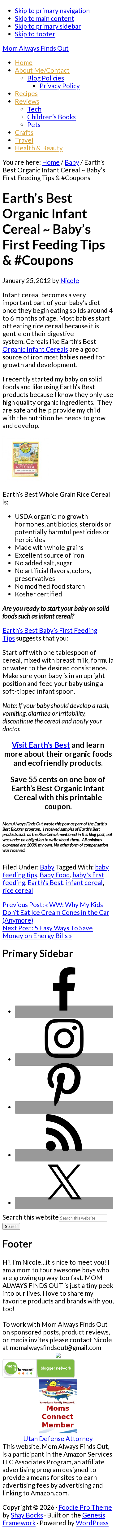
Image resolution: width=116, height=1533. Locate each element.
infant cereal (84, 882)
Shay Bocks (27, 1515)
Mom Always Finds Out (35, 48)
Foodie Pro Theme (85, 1507)
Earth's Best (45, 882)
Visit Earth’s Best (41, 744)
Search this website (30, 1217)
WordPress (92, 1522)
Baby (47, 867)
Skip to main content (44, 18)
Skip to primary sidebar (48, 26)
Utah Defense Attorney (58, 1438)
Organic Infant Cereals (35, 349)
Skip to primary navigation (52, 10)
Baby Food (55, 874)
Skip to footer (35, 34)
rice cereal (17, 890)
